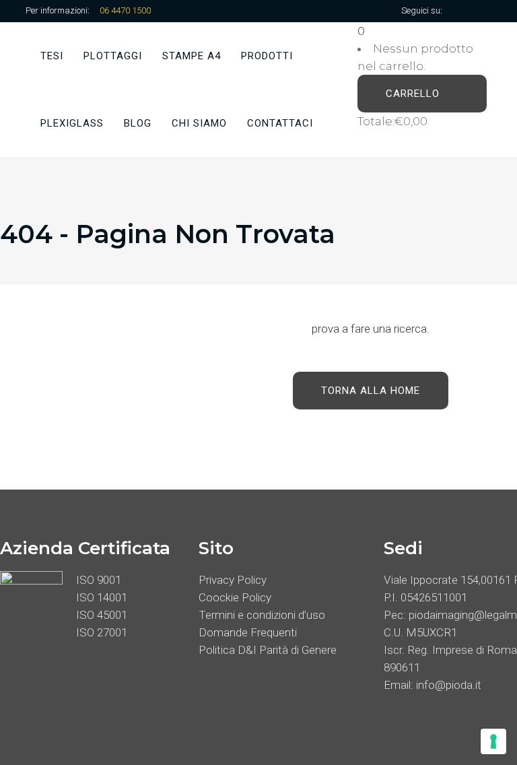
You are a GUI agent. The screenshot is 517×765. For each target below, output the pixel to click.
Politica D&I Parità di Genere (268, 650)
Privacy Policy (233, 580)
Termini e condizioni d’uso (262, 615)
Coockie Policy (235, 597)
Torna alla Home (370, 391)
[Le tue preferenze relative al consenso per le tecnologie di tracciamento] (493, 741)
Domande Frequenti (248, 632)
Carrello (414, 94)
